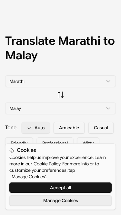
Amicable (69, 128)
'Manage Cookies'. (29, 177)
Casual (101, 128)
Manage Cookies (60, 200)
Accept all (60, 188)
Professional (55, 143)
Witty (88, 143)
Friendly (19, 143)
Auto (40, 128)
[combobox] (60, 81)
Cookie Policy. (47, 164)
